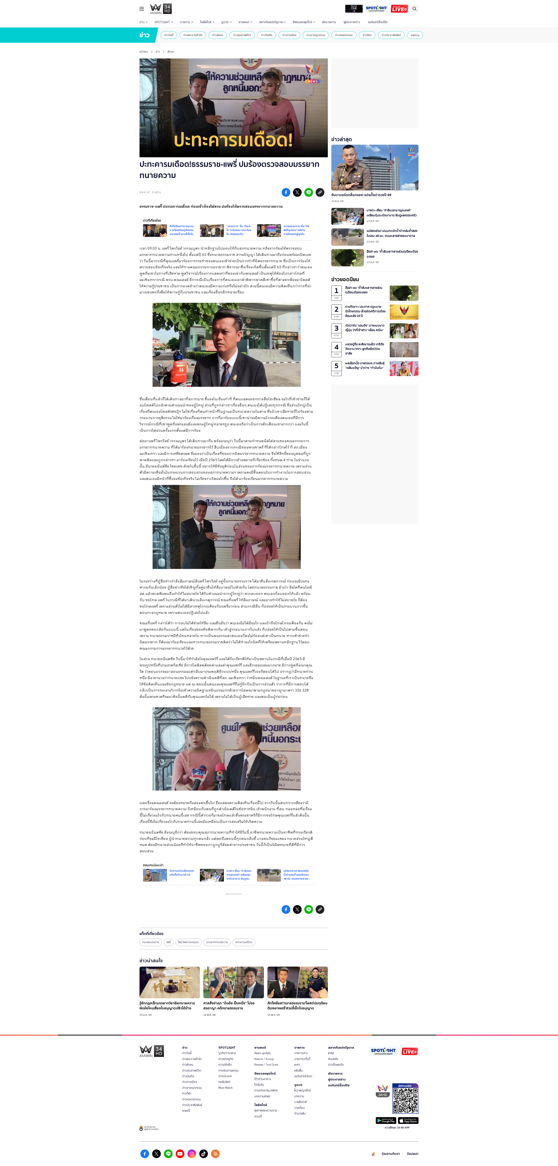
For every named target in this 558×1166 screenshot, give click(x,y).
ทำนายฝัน (300, 1113)
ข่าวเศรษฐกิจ (225, 1059)
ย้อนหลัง (333, 1059)
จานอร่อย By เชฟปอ (266, 1090)
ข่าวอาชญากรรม (315, 35)
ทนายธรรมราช (150, 942)
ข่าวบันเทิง (266, 35)
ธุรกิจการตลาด (227, 1053)
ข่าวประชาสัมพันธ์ (391, 35)
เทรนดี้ (258, 1116)
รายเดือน (299, 1108)
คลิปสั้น (298, 1070)
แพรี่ (169, 942)
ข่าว (142, 22)
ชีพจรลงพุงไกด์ (302, 22)
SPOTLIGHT (162, 22)
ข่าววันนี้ (168, 35)
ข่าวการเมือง (289, 35)
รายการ (185, 22)
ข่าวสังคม (217, 35)
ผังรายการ (329, 22)
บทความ (299, 1096)
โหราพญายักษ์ (302, 1090)
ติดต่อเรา (412, 1153)
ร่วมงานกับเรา (391, 1153)
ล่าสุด (331, 1053)
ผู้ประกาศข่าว (352, 22)
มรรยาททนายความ (217, 942)
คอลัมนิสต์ (224, 1082)
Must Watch (225, 1088)
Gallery (415, 35)
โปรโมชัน (259, 1085)
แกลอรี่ (186, 1111)
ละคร (297, 1065)
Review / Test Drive (266, 1065)
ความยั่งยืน (225, 1065)
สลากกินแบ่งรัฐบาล (271, 22)
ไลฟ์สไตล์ (205, 22)
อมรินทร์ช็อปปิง (378, 22)
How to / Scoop (264, 1059)
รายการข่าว (301, 1053)
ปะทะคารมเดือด (243, 942)
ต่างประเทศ (225, 1076)
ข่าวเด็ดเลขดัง (336, 1065)
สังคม (171, 52)
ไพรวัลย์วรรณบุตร (188, 942)
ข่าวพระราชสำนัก (192, 35)
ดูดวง (225, 22)
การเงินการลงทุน (228, 1070)
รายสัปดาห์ (300, 1102)
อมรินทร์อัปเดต (303, 1076)
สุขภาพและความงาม (265, 1110)
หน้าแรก (144, 52)
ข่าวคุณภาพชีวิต (242, 35)
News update (262, 1053)
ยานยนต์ (244, 22)
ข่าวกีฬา (367, 35)
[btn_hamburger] (141, 9)
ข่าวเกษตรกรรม (344, 35)
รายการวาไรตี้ (302, 1059)
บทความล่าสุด (262, 1096)
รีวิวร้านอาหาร (262, 1079)
